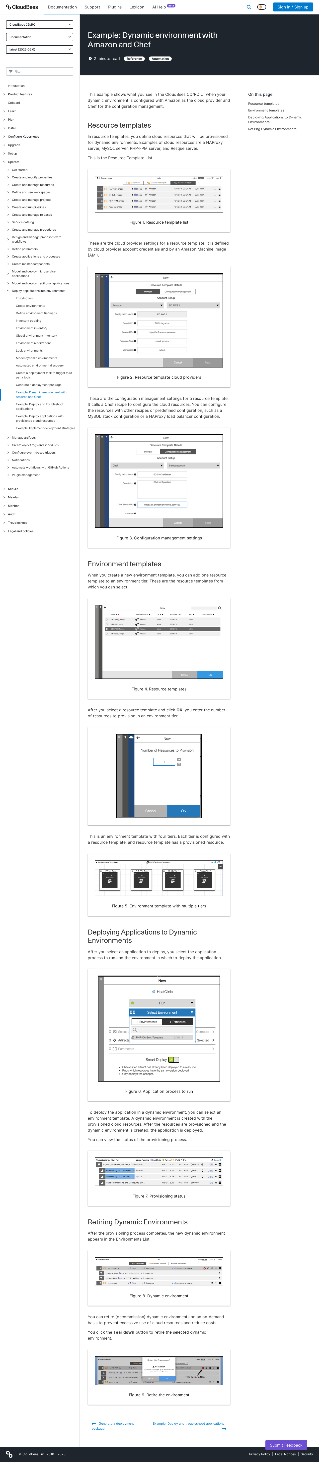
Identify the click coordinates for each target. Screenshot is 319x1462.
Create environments (30, 306)
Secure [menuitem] (13, 489)
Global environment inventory (36, 335)
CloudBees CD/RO (22, 24)
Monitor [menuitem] (13, 506)
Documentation (20, 37)
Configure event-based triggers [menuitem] (34, 452)
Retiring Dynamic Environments (272, 129)
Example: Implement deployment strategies (45, 428)
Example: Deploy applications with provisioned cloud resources (40, 418)
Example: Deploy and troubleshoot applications (39, 406)
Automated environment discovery (40, 365)
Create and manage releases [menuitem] (32, 214)
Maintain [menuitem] (14, 497)
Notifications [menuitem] (21, 460)
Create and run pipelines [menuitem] (29, 207)
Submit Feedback (286, 1445)
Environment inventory (31, 328)
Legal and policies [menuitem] (20, 531)
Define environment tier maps (36, 313)
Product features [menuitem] (20, 94)
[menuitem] (62, 7)
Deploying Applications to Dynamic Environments (275, 119)
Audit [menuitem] (11, 514)
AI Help (163, 6)
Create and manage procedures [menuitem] (34, 229)
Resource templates (263, 103)
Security (307, 1454)
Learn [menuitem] (12, 111)
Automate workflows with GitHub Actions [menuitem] (40, 467)
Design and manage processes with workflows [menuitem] (36, 239)
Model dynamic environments (36, 358)
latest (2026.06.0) (22, 49)
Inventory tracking (28, 320)
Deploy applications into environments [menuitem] (38, 291)
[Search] (249, 6)
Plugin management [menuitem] (26, 475)
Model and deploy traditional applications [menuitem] (40, 283)
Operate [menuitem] (13, 162)
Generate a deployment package (39, 385)
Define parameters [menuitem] (25, 249)
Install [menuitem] (12, 128)
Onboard (14, 102)
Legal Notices (285, 1454)
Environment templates (266, 110)
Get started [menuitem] (19, 170)
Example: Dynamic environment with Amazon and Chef (41, 394)
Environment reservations (33, 343)
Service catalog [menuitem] (23, 222)
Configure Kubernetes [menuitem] (23, 136)
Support (92, 6)
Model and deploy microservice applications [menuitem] (34, 273)
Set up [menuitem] (12, 153)
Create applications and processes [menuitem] (36, 256)
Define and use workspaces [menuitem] (31, 192)
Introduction (16, 86)
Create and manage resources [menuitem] (33, 185)
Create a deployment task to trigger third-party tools (45, 375)
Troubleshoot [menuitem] (17, 522)
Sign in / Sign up (293, 6)
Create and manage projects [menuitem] (31, 200)
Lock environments (29, 350)
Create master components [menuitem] (31, 264)
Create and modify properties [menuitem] (32, 177)
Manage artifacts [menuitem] (24, 437)
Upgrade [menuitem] (14, 145)
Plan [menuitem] (11, 119)
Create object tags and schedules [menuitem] (35, 445)
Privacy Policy (259, 1454)
